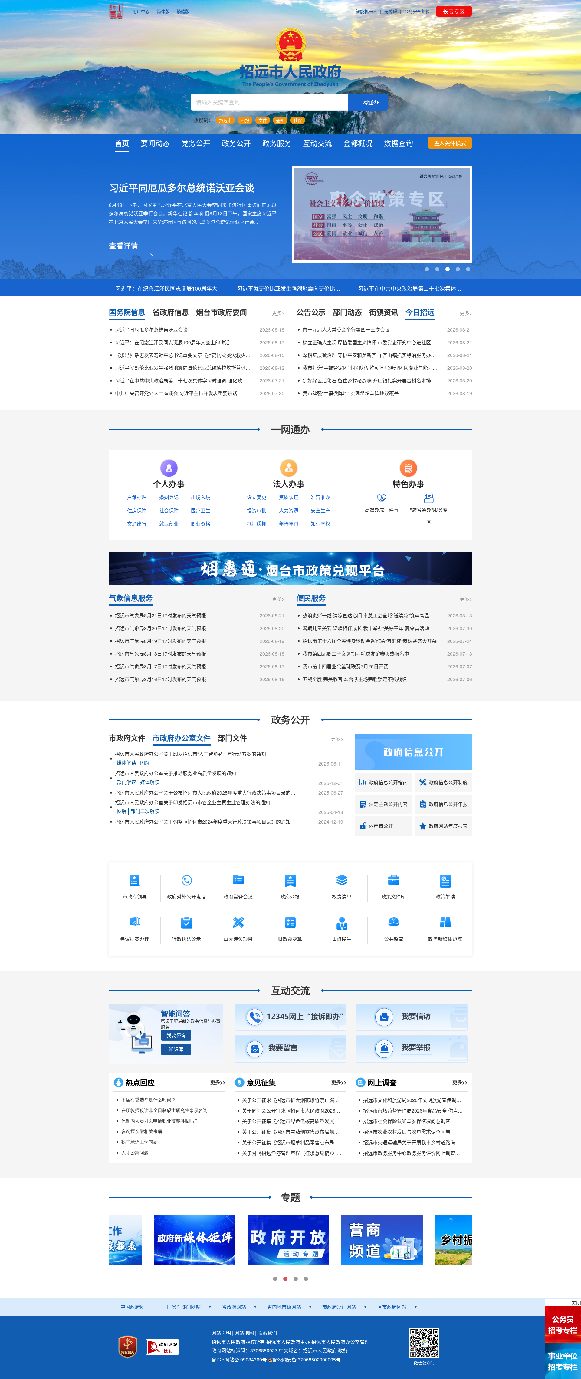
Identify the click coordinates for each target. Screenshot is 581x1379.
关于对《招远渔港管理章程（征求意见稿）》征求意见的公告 (306, 1152)
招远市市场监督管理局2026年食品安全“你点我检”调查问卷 (425, 1110)
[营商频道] (292, 1239)
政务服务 (276, 142)
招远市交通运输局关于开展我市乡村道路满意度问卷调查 (423, 1142)
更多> (278, 312)
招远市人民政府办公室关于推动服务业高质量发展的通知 (175, 773)
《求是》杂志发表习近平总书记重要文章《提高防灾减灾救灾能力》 (183, 355)
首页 (122, 143)
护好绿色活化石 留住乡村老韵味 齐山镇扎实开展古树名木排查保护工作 (370, 380)
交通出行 (136, 523)
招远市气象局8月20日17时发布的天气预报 (160, 628)
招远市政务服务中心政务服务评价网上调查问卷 (414, 1152)
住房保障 (136, 510)
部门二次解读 (144, 811)
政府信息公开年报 (448, 804)
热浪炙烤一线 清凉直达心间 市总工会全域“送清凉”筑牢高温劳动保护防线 (370, 615)
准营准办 (320, 497)
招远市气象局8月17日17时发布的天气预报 (160, 666)
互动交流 (317, 142)
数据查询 (398, 142)
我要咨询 (176, 1035)
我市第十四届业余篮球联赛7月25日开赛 (345, 666)
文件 (262, 120)
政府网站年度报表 (448, 825)
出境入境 (200, 497)
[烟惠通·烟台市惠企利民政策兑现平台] (290, 567)
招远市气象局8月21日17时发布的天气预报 (160, 615)
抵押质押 (256, 523)
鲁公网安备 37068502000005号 (306, 1359)
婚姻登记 (169, 497)
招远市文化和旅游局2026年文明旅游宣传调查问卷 (417, 1099)
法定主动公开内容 (388, 804)
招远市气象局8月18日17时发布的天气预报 (160, 653)
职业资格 (200, 523)
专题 (290, 1197)
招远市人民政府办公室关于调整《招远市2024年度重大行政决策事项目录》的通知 (202, 821)
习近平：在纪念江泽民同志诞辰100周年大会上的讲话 (169, 288)
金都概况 (358, 142)
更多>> (217, 1082)
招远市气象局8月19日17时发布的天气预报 (160, 640)
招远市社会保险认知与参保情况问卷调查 (406, 1121)
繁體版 (183, 11)
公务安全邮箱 (417, 11)
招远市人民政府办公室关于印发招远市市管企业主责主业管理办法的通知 (192, 802)
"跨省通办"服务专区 (429, 515)
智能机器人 (366, 11)
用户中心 (141, 11)
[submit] (368, 102)
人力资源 (288, 510)
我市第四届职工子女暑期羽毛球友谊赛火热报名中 (356, 653)
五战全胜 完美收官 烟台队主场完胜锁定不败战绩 (355, 679)
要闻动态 (155, 142)
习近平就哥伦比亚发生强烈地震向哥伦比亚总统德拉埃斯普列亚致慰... (290, 288)
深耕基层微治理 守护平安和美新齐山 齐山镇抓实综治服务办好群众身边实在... (370, 355)
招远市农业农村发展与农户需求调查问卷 (406, 1131)
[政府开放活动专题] (198, 1239)
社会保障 (169, 510)
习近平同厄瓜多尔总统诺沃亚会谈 (181, 187)
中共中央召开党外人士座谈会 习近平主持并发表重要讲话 (176, 393)
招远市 (225, 120)
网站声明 (221, 1332)
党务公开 (195, 142)
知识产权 (320, 523)
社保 (298, 120)
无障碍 (390, 11)
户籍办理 (136, 497)
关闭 (576, 1302)
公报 (245, 120)
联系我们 (267, 1332)
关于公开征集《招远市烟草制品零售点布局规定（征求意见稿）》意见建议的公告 (328, 1142)
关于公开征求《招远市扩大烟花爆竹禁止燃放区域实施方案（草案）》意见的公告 (328, 1099)
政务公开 (236, 142)
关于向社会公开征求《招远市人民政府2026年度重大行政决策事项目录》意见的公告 (332, 1110)
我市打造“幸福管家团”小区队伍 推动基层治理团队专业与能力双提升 (370, 367)
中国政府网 (132, 1306)
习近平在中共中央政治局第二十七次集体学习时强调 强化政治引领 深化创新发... (183, 380)
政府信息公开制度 (448, 782)
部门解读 (126, 782)
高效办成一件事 (382, 509)
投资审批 (256, 510)
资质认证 (288, 497)
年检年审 (288, 523)
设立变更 (256, 497)
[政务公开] (413, 751)
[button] (176, 1035)
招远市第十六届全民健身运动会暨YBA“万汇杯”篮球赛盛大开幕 (370, 640)
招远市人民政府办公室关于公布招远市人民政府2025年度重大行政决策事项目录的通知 (206, 792)
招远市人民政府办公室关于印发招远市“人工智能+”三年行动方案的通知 (190, 753)
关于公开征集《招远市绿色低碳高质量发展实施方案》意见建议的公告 (317, 1121)
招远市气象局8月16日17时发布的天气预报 (160, 679)
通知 (280, 120)
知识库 (176, 1049)
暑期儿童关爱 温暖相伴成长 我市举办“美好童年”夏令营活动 (366, 628)
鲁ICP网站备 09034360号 (239, 1359)
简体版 (163, 11)
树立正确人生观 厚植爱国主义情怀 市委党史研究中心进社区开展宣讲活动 (370, 342)
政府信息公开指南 (388, 782)
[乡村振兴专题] (385, 1239)
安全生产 (320, 510)
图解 (145, 762)
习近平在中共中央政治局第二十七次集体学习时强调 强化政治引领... (411, 288)
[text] (269, 102)
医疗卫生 (200, 510)
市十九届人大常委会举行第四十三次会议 (346, 329)
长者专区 (454, 11)
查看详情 (123, 245)
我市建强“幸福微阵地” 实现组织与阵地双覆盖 (351, 393)
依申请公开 (381, 825)
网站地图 (244, 1332)
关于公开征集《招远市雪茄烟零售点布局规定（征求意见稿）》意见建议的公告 (325, 1131)
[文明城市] (382, 214)
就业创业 (169, 523)
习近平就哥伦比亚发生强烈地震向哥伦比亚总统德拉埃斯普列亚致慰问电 (183, 367)
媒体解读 (126, 762)
